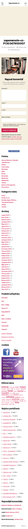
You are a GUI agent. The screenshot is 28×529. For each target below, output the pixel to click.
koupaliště (5, 393)
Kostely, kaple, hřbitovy (8, 200)
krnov (11, 393)
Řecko (3, 173)
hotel (10, 391)
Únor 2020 (4, 217)
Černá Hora (5, 187)
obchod (15, 395)
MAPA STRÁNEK (6, 334)
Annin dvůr (6, 486)
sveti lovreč (15, 400)
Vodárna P (9, 516)
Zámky (3, 204)
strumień (8, 400)
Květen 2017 (5, 231)
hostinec (4, 391)
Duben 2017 (5, 233)
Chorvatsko (5, 167)
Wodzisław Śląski (4, 404)
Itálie (3, 171)
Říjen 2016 (4, 242)
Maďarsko (4, 178)
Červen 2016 (5, 251)
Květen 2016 (5, 253)
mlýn (14, 393)
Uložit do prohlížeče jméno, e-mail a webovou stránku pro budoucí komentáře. (14, 125)
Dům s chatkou (6, 319)
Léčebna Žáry (7, 416)
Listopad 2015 (6, 262)
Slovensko (4, 176)
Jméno (3, 103)
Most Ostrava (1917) (9, 497)
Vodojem (5, 490)
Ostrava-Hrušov (8, 426)
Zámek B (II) (6, 447)
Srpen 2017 (5, 226)
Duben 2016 (5, 255)
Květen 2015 (5, 276)
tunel (25, 400)
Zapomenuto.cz (14, 3)
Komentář (4, 88)
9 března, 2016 (22, 47)
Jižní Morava (5, 162)
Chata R (4, 322)
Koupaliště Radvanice (9, 465)
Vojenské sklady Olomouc (11, 462)
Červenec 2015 (6, 271)
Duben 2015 (5, 278)
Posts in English (6, 340)
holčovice (23, 388)
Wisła (17, 402)
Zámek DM (4, 326)
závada (10, 404)
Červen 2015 (5, 273)
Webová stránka (5, 117)
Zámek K (4, 329)
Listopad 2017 (6, 222)
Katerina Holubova (7, 505)
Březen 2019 (5, 219)
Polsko (3, 164)
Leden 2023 (5, 215)
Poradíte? (4, 297)
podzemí (17, 397)
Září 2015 (4, 267)
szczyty (21, 400)
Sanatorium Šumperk (9, 419)
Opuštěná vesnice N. (9, 437)
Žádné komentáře (15, 49)
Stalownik (22, 399)
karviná (20, 391)
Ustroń (2, 402)
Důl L (3, 315)
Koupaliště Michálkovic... (10, 493)
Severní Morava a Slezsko (9, 160)
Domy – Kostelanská (9, 451)
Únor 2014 (4, 289)
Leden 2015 (5, 282)
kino (25, 391)
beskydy (5, 387)
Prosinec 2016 (6, 237)
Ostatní (3, 207)
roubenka (3, 399)
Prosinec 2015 (6, 260)
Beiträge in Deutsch (7, 337)
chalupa (23, 387)
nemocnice (5, 395)
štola (13, 404)
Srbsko (3, 182)
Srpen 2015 (5, 269)
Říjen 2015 (4, 264)
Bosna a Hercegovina (8, 185)
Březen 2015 (5, 280)
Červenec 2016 (6, 249)
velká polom (7, 402)
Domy (3, 195)
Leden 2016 (5, 258)
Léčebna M (6, 412)
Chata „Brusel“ (7, 444)
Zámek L (5, 483)
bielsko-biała (12, 387)
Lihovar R (4, 308)
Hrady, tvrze (5, 198)
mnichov (17, 393)
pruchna (22, 397)
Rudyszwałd (8, 399)
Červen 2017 (5, 228)
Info (2, 301)
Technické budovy (7, 202)
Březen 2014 (5, 287)
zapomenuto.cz (11, 47)
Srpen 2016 (5, 246)
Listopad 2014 (6, 285)
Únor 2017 (4, 235)
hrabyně (15, 391)
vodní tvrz (12, 402)
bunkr (17, 387)
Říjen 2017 (4, 224)
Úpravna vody (7, 472)
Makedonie (5, 180)
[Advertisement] (14, 21)
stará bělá (3, 400)
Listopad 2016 (6, 240)
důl (12, 388)
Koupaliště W (5, 312)
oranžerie (3, 397)
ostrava (10, 397)
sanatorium (16, 399)
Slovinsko (4, 169)
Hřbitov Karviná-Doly (9, 430)
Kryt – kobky (5, 305)
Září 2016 (4, 244)
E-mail (3, 110)
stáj (11, 400)
